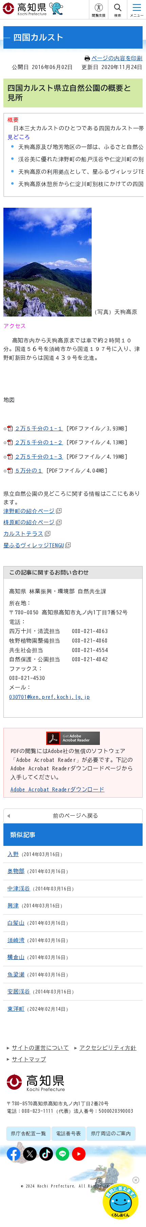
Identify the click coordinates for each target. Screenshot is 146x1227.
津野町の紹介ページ (29, 511)
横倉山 (15, 957)
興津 (13, 905)
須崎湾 (15, 940)
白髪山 (15, 922)
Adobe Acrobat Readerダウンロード (58, 789)
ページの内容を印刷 (117, 58)
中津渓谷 (18, 888)
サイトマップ (29, 1059)
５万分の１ (29, 470)
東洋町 (15, 1008)
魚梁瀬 (15, 974)
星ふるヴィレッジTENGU (33, 545)
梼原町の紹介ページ (29, 522)
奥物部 (15, 871)
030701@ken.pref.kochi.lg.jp (49, 697)
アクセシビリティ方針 (107, 1048)
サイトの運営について (40, 1048)
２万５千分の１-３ (39, 456)
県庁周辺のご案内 (111, 1133)
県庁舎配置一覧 (28, 1133)
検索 (117, 15)
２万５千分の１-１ (39, 428)
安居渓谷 (18, 991)
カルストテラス (23, 533)
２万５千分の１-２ (39, 442)
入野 (13, 854)
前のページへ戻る (75, 815)
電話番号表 (68, 1133)
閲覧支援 (99, 15)
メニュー (137, 15)
